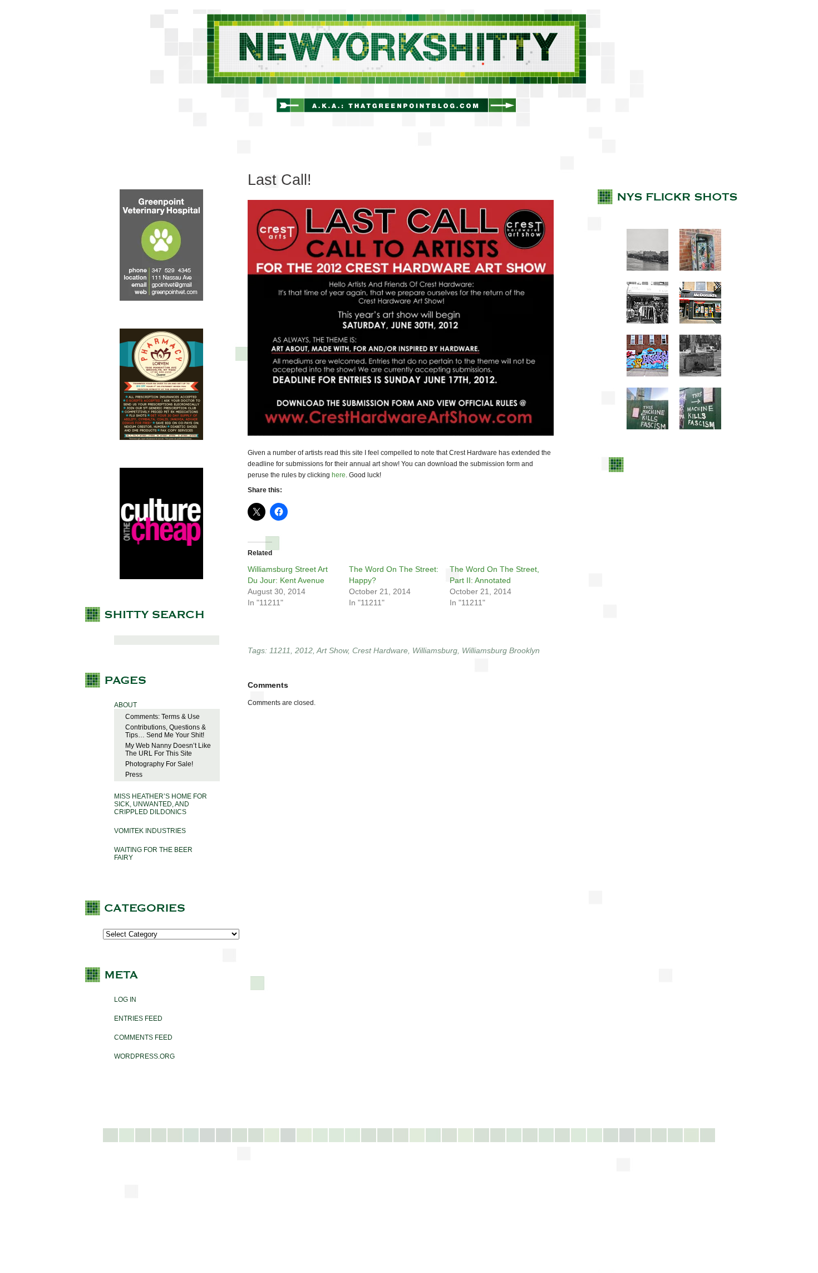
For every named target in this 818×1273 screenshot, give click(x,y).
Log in (125, 999)
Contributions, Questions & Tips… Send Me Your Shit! (165, 731)
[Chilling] (694, 374)
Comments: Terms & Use (162, 717)
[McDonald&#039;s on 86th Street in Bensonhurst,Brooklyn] (694, 321)
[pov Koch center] (641, 268)
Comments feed (143, 1037)
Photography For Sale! (159, 764)
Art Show (332, 650)
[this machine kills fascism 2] (694, 427)
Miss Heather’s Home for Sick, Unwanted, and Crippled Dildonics (160, 804)
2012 (304, 650)
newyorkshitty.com (409, 68)
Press (133, 775)
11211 (279, 650)
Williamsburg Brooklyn (501, 650)
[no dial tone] (694, 268)
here (339, 475)
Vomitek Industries (150, 831)
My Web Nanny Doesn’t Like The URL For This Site (168, 749)
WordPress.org (144, 1056)
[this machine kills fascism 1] (641, 427)
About (125, 705)
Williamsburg (434, 650)
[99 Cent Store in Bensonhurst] (641, 321)
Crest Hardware (380, 650)
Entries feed (138, 1018)
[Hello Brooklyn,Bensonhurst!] (641, 374)
